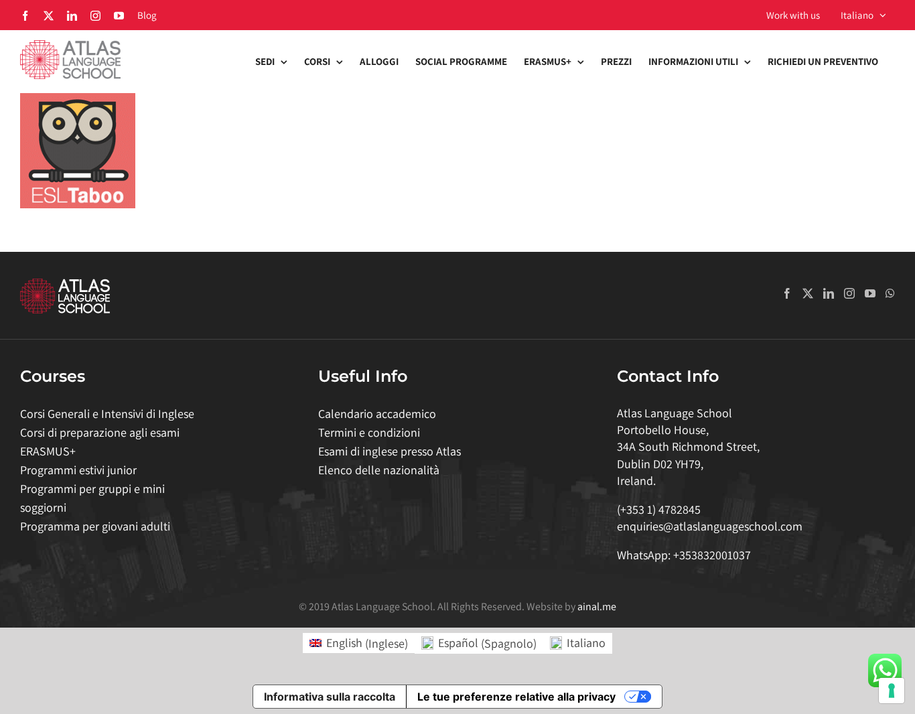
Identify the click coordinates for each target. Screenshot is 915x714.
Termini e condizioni (369, 432)
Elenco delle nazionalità (378, 470)
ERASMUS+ (48, 451)
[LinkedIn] (828, 293)
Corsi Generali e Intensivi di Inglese (107, 413)
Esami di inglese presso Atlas (389, 451)
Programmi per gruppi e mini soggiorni (92, 498)
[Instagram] (849, 293)
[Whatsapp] (890, 293)
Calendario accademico (377, 413)
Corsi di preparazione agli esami (100, 432)
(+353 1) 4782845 (659, 509)
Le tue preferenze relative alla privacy (516, 696)
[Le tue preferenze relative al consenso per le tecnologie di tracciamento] (891, 690)
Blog (147, 15)
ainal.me (596, 606)
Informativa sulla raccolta (329, 696)
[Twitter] (807, 293)
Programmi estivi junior (78, 470)
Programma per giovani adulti (95, 526)
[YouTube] (870, 293)
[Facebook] (787, 293)
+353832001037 (712, 555)
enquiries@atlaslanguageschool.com (709, 526)
